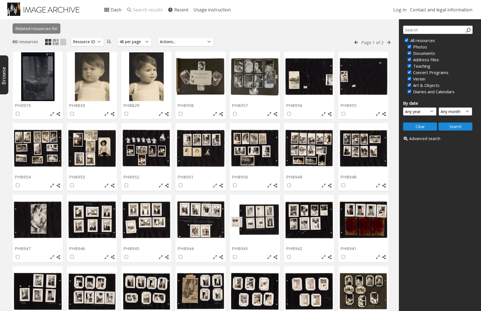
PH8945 (132, 248)
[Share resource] (58, 114)
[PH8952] (146, 148)
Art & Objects (426, 85)
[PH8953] (92, 148)
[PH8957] (254, 76)
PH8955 (349, 105)
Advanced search (424, 138)
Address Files (425, 59)
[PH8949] (309, 148)
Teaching (421, 66)
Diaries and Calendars (433, 91)
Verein (418, 79)
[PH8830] (92, 76)
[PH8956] (309, 76)
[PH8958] (200, 76)
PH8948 (349, 177)
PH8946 (77, 248)
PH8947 (23, 248)
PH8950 (240, 177)
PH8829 (132, 105)
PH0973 (23, 105)
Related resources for (36, 28)
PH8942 (294, 248)
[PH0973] (37, 76)
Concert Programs (430, 72)
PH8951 (186, 177)
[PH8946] (92, 219)
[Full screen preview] (52, 114)
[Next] (389, 42)
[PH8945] (146, 219)
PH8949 (294, 177)
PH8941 (349, 248)
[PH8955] (363, 76)
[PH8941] (363, 219)
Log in (399, 10)
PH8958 (186, 105)
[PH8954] (37, 148)
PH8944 (186, 248)
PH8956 (294, 105)
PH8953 (77, 177)
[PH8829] (146, 76)
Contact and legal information (441, 10)
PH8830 (77, 105)
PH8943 (240, 248)
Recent (180, 10)
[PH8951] (200, 148)
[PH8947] (37, 219)
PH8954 (23, 177)
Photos (419, 47)
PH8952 (132, 177)
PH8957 (240, 105)
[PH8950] (254, 148)
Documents (423, 53)
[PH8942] (309, 219)
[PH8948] (363, 148)
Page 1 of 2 (372, 42)
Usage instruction (212, 10)
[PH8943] (254, 219)
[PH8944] (200, 219)
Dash (115, 10)
